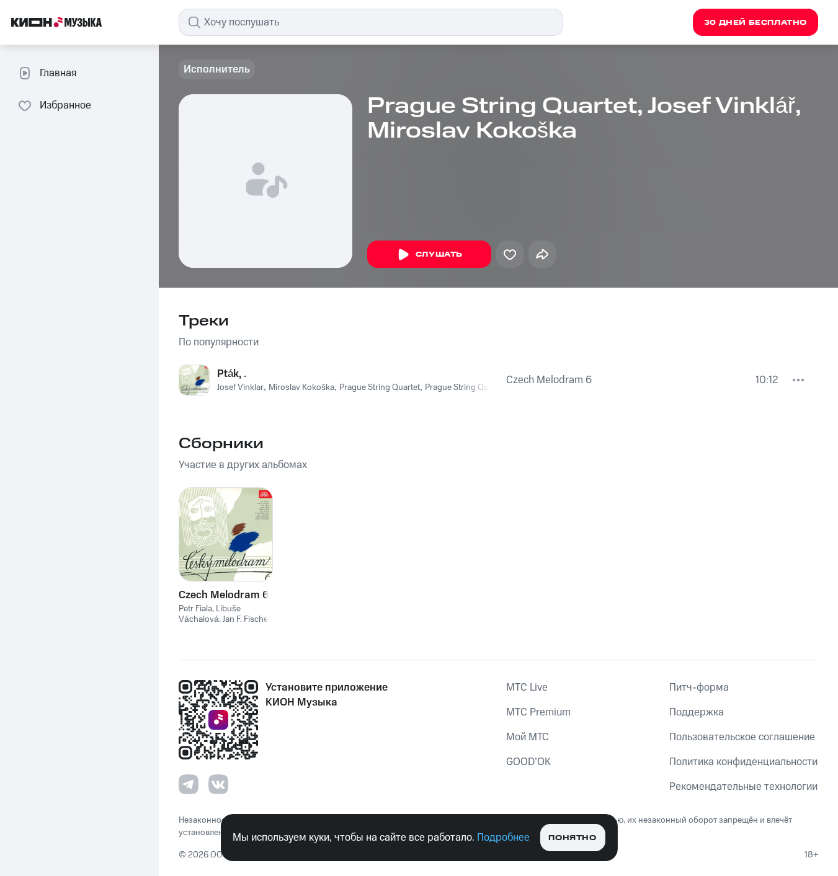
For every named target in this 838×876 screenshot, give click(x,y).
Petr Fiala (195, 609)
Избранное (65, 105)
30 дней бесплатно (755, 22)
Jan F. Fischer (246, 619)
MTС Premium (538, 712)
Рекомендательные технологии (743, 786)
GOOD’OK (528, 761)
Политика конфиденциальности (743, 761)
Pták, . (231, 373)
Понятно (572, 838)
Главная (58, 73)
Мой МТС (527, 737)
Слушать (439, 254)
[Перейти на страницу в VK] (218, 784)
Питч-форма (699, 687)
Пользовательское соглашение (742, 737)
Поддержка (696, 712)
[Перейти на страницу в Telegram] (188, 784)
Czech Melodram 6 (549, 380)
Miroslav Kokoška (301, 387)
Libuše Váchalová (210, 614)
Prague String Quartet (379, 387)
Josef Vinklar (240, 387)
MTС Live (527, 687)
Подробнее (503, 837)
